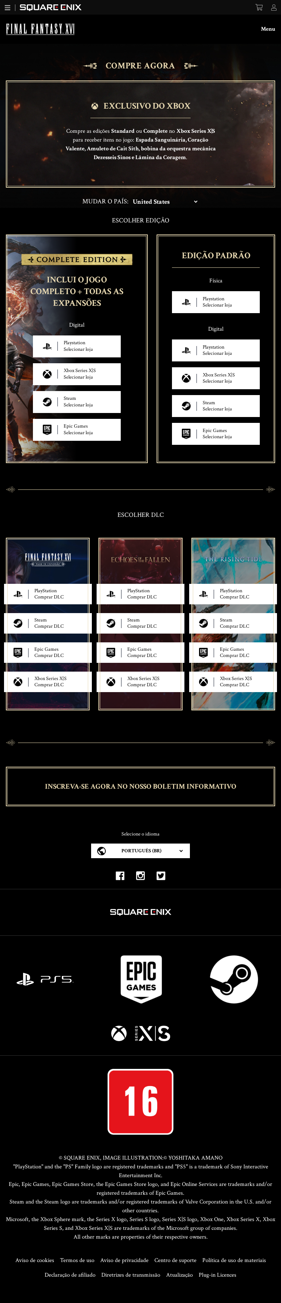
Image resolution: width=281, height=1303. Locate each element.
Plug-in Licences (217, 1275)
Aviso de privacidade (124, 1260)
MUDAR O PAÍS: (105, 201)
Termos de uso (77, 1260)
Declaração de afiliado (70, 1275)
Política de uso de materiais (234, 1260)
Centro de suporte (175, 1260)
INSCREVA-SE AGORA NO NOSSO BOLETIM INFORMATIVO (140, 786)
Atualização (179, 1275)
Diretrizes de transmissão (130, 1275)
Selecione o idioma (140, 834)
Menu (268, 29)
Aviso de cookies (34, 1260)
